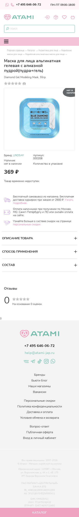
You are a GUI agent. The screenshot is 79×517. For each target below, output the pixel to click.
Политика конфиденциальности (39, 406)
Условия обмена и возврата (39, 418)
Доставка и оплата (40, 412)
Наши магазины (39, 386)
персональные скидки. (27, 224)
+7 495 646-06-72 (28, 4)
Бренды (39, 375)
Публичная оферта (39, 432)
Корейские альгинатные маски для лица (44, 54)
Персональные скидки (39, 401)
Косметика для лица (48, 50)
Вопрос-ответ (39, 426)
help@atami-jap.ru (39, 353)
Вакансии (39, 392)
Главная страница (15, 50)
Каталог (31, 50)
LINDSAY (18, 155)
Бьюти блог (39, 380)
